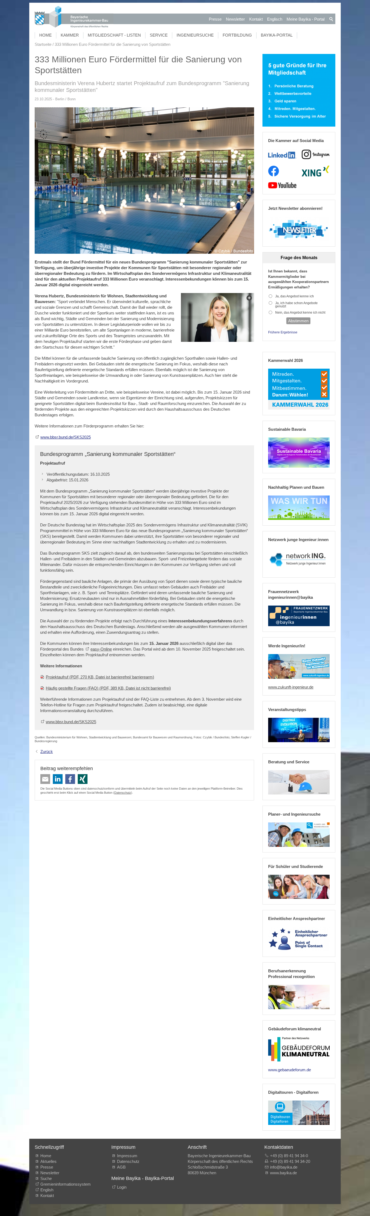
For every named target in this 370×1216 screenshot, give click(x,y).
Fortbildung (237, 35)
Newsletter (235, 19)
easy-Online (101, 649)
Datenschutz (122, 792)
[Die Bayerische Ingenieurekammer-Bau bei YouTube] (282, 185)
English (46, 1190)
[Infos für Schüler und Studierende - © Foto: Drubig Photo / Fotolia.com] (299, 887)
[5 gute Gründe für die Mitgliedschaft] (298, 90)
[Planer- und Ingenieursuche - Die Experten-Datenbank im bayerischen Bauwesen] (299, 834)
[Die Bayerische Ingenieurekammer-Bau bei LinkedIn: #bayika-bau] (282, 154)
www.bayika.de (283, 1172)
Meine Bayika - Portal (305, 19)
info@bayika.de (283, 1167)
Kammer (70, 35)
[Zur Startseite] (74, 17)
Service (159, 35)
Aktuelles (48, 1161)
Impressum (127, 1155)
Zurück (46, 751)
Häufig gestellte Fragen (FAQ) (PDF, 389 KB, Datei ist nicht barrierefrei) (108, 688)
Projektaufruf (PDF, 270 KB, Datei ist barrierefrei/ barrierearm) (100, 677)
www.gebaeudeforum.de (289, 1069)
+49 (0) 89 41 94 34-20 (290, 1161)
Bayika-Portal (277, 35)
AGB (121, 1167)
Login (121, 1187)
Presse (215, 19)
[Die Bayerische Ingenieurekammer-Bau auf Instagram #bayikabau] (316, 154)
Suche (47, 1178)
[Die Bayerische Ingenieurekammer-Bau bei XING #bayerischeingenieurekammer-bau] (315, 171)
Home (45, 35)
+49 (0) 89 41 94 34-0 (289, 1155)
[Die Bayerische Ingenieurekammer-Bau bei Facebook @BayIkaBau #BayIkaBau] (273, 171)
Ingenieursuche (195, 35)
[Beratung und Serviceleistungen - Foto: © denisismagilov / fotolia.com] (299, 782)
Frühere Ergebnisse (282, 332)
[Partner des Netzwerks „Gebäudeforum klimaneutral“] (299, 1049)
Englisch (274, 19)
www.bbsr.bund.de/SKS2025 (65, 437)
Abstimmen (298, 321)
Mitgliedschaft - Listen (114, 35)
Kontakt (256, 19)
